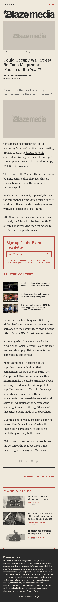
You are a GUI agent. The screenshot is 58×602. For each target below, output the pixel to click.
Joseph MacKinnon (36, 522)
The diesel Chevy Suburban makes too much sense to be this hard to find (36, 284)
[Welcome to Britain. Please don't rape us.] (14, 501)
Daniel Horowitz (36, 537)
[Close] (55, 553)
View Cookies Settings (29, 597)
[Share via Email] (31, 461)
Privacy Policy (34, 260)
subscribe (8, 5)
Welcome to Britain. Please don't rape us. (38, 498)
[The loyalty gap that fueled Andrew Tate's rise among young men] (10, 297)
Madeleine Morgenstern (18, 76)
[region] (29, 575)
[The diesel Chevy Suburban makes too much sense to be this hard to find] (10, 286)
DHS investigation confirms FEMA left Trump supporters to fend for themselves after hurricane (36, 307)
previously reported (30, 195)
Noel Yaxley (33, 503)
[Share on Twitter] (26, 461)
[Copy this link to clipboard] (37, 461)
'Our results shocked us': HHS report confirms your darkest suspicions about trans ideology (41, 516)
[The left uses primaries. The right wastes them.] (14, 535)
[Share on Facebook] (20, 461)
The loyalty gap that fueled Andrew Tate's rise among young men (35, 295)
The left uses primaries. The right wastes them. (40, 532)
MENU (51, 5)
